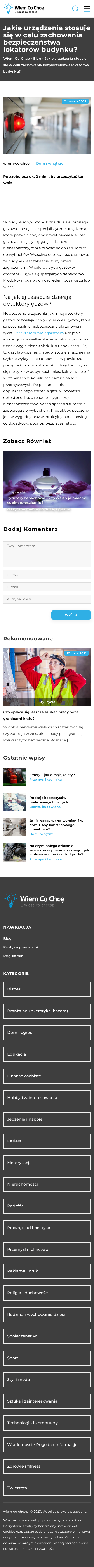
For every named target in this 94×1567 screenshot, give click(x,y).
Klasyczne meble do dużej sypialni (38, 509)
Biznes (14, 989)
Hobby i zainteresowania (32, 1097)
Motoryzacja (19, 1162)
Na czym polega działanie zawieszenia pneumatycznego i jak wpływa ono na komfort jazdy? (59, 850)
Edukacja (16, 1054)
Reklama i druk (22, 1271)
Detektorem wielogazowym (39, 333)
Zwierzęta (17, 1488)
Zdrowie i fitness (23, 1466)
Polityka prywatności (22, 947)
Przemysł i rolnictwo (27, 1249)
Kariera (14, 1141)
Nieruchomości (22, 1184)
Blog (7, 938)
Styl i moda (18, 1379)
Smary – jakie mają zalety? (52, 775)
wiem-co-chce (16, 164)
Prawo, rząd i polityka (28, 1227)
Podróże (15, 1206)
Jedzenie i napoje (24, 1119)
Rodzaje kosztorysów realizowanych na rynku (50, 800)
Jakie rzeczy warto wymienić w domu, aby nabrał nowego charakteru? (56, 825)
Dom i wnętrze (49, 163)
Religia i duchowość (27, 1293)
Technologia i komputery (32, 1422)
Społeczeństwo (22, 1336)
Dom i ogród (20, 1032)
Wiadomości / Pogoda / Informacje (42, 1444)
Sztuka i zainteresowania (32, 1401)
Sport (12, 1358)
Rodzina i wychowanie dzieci (36, 1314)
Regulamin (13, 956)
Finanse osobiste (24, 1076)
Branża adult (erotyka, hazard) (37, 1011)
